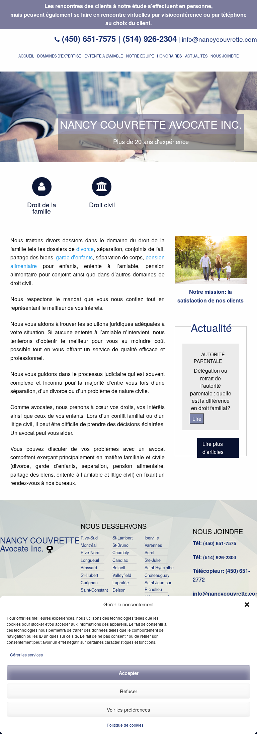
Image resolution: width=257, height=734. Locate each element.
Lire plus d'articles (213, 448)
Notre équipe (140, 56)
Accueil (26, 56)
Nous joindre (224, 56)
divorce (85, 249)
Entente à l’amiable (103, 56)
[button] (247, 604)
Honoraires (169, 56)
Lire (196, 418)
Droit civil (102, 204)
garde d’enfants (74, 257)
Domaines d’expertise (59, 56)
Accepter (129, 672)
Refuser (128, 691)
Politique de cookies (125, 725)
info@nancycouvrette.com (219, 38)
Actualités (196, 56)
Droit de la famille (41, 207)
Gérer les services (26, 654)
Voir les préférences (128, 709)
